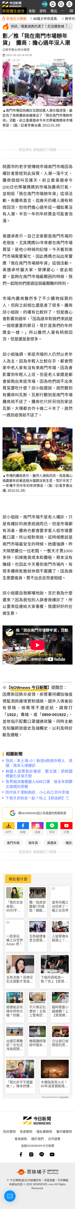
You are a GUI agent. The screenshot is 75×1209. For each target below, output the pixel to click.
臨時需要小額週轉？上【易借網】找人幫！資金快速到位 (60, 1011)
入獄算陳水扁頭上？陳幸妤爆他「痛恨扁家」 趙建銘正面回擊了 (60, 938)
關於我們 (37, 1138)
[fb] (21, 1154)
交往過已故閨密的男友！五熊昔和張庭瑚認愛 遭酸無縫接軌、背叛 (60, 1043)
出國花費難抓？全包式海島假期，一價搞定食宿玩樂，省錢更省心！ (14, 1045)
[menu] (71, 10)
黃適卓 (51, 842)
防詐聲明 (9, 1131)
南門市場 (13, 842)
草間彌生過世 (13, 10)
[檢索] (61, 4)
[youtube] (52, 1154)
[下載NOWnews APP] (53, 4)
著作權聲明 (64, 1131)
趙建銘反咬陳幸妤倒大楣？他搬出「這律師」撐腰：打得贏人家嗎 (14, 1011)
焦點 (32, 10)
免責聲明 (26, 1131)
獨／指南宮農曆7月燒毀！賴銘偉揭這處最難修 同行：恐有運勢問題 (37, 906)
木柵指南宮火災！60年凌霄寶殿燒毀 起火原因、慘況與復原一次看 (55, 1084)
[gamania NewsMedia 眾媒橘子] (37, 1172)
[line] (42, 1154)
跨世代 (70, 18)
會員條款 (21, 1138)
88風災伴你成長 (45, 18)
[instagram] (31, 1154)
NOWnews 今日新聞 (28, 687)
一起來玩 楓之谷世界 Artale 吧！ (14, 940)
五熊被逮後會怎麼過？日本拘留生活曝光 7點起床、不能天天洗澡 (37, 938)
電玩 (53, 10)
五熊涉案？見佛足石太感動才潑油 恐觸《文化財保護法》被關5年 (19, 979)
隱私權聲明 (44, 1131)
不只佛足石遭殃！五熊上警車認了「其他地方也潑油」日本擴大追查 (37, 1011)
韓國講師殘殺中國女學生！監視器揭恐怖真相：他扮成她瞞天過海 (37, 1043)
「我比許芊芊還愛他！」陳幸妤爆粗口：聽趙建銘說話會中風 (19, 1084)
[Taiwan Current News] (44, 4)
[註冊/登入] (69, 4)
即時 (43, 10)
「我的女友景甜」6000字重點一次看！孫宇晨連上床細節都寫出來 (14, 906)
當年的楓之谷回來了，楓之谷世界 (60, 906)
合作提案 (54, 1138)
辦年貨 (33, 842)
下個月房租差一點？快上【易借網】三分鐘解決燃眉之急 (54, 979)
